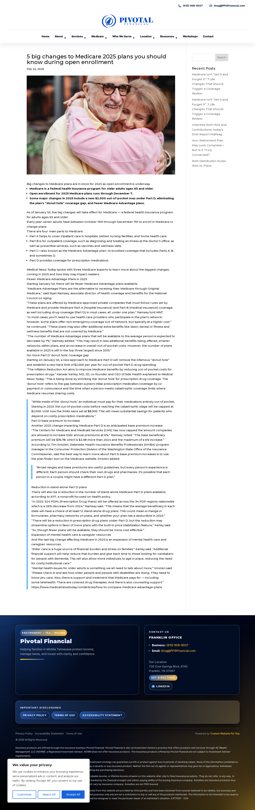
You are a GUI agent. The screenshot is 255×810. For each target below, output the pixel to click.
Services (78, 37)
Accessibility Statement (102, 715)
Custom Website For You (225, 733)
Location (147, 37)
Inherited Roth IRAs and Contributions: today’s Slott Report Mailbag (209, 129)
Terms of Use (64, 715)
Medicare (99, 37)
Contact (208, 36)
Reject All (49, 794)
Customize (24, 794)
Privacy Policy (35, 715)
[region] (48, 781)
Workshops (190, 36)
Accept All (73, 794)
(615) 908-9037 (193, 5)
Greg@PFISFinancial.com (229, 5)
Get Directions (163, 677)
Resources (168, 37)
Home (45, 36)
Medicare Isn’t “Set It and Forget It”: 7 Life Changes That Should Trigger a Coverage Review (210, 84)
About (60, 37)
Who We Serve (123, 37)
